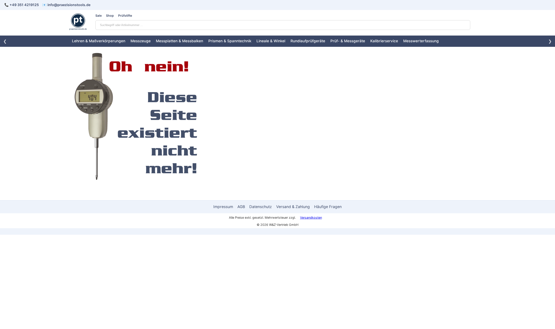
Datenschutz (260, 206)
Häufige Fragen (328, 206)
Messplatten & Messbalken (179, 41)
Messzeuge (141, 41)
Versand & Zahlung (293, 206)
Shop (110, 15)
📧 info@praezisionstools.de (66, 5)
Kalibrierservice (384, 41)
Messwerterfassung (421, 41)
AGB (241, 206)
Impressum (223, 206)
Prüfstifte (125, 15)
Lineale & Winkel (270, 41)
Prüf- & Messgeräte (347, 41)
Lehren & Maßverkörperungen (98, 41)
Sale (98, 15)
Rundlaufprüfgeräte (308, 41)
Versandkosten (311, 217)
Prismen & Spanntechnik (229, 41)
